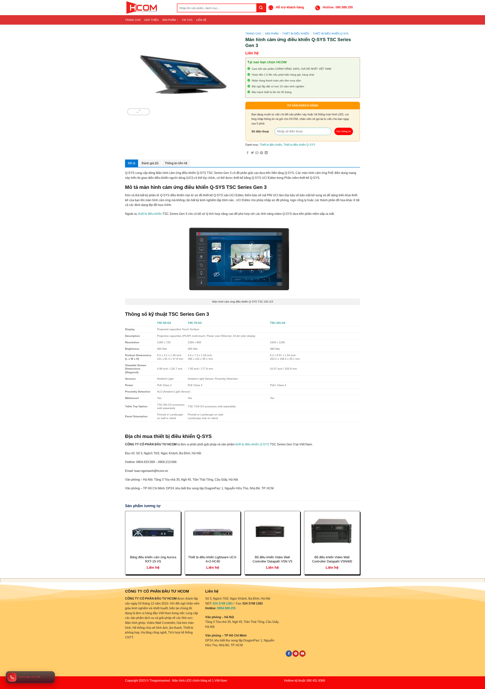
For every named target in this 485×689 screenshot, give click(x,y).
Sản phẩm (169, 19)
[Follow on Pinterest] (296, 653)
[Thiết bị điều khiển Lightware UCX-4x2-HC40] (212, 532)
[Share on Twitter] (252, 153)
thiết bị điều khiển (150, 213)
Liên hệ (201, 19)
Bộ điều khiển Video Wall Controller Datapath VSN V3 (272, 559)
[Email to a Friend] (256, 153)
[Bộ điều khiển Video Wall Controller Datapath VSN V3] (272, 532)
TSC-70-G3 (195, 322)
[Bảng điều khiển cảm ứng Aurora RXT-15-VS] (153, 532)
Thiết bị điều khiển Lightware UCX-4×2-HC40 (212, 559)
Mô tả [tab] (131, 163)
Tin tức (187, 19)
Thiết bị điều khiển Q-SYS (330, 33)
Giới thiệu (151, 19)
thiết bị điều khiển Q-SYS (252, 444)
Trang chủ (133, 19)
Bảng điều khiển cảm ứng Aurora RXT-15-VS (153, 559)
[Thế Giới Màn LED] (148, 7)
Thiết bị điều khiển (295, 33)
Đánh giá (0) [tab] (150, 163)
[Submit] (261, 7)
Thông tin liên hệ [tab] (176, 163)
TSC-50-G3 (164, 322)
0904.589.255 (226, 608)
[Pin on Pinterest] (261, 153)
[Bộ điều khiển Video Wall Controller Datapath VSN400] (332, 532)
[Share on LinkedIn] (266, 153)
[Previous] (125, 544)
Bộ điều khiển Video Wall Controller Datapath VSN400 (332, 559)
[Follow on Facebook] (289, 653)
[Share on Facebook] (247, 153)
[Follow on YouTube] (302, 653)
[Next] (360, 544)
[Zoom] (138, 111)
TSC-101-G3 (277, 322)
